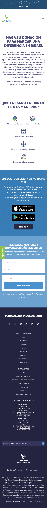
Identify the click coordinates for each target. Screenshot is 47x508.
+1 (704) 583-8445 (24, 414)
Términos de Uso (27, 294)
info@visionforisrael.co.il (24, 426)
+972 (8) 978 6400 (24, 428)
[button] (42, 18)
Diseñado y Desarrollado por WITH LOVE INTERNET (23, 502)
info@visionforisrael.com (24, 412)
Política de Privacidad (14, 470)
